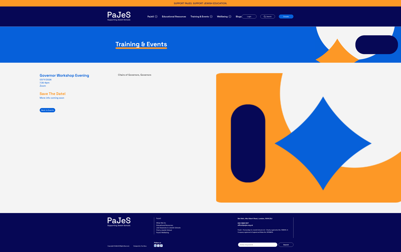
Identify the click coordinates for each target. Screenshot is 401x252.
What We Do (161, 223)
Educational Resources (174, 16)
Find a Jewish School (164, 230)
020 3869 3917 (243, 223)
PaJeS (158, 218)
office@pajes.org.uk (245, 225)
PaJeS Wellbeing (162, 232)
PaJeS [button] (150, 16)
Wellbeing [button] (222, 16)
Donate (286, 16)
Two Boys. (144, 246)
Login (249, 16)
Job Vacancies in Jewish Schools (168, 228)
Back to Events (47, 110)
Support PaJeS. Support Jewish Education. (200, 3)
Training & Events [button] (200, 16)
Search (269, 16)
